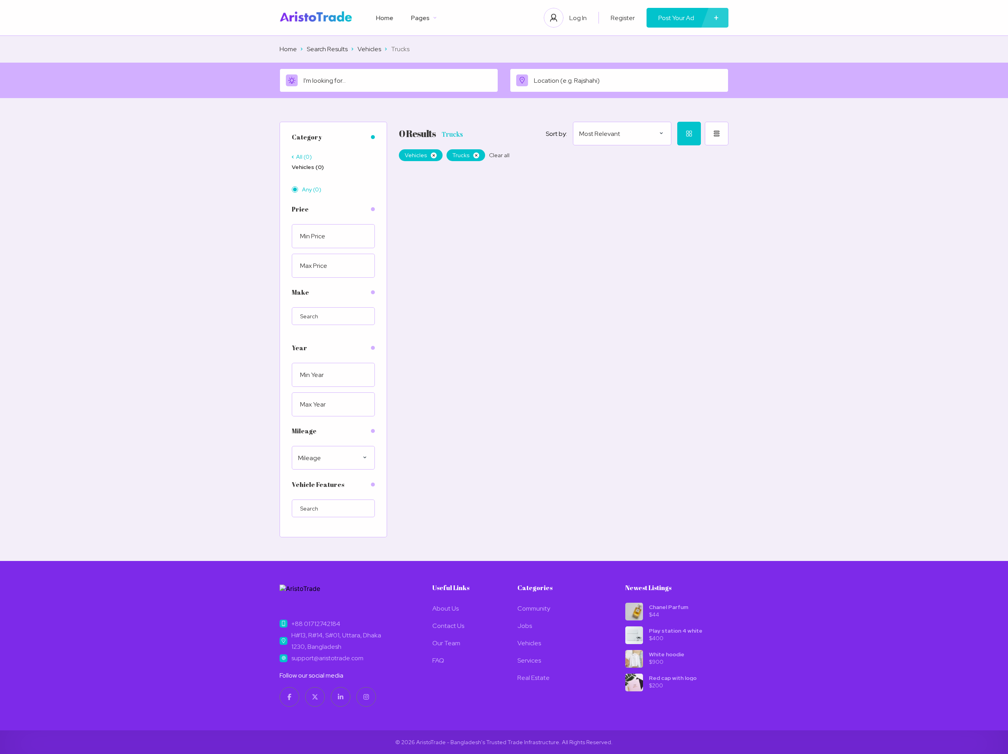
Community (533, 608)
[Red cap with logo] (634, 682)
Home (384, 18)
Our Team (446, 643)
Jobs (524, 626)
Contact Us (448, 626)
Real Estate (533, 678)
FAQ (438, 660)
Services (529, 660)
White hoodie (666, 654)
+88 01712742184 (315, 624)
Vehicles (369, 49)
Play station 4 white (675, 630)
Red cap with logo (673, 678)
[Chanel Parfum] (634, 611)
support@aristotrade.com (327, 658)
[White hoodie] (634, 659)
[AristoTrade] (316, 17)
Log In (578, 18)
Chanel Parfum (668, 607)
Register (623, 18)
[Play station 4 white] (634, 635)
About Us (445, 608)
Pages (420, 18)
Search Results (327, 49)
